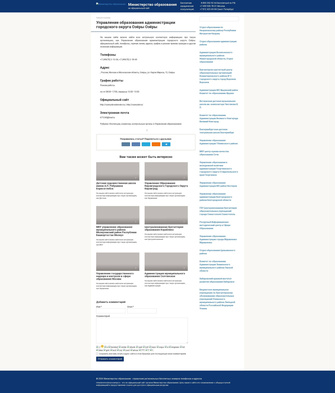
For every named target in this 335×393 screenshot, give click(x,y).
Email (130, 307)
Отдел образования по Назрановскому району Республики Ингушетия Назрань (218, 30)
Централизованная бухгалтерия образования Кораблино (164, 228)
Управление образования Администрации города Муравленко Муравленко (218, 239)
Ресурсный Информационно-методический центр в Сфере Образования (215, 225)
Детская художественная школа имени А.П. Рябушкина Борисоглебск (116, 186)
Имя (99, 307)
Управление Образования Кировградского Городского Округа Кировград (166, 186)
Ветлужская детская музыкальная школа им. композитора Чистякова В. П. (219, 104)
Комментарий (103, 316)
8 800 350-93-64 (208, 3)
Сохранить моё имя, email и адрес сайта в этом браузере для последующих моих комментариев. (142, 354)
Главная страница (103, 18)
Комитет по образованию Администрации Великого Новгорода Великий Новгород (219, 118)
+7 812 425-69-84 (208, 9)
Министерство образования (152, 4)
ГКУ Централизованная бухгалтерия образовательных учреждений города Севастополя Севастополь (218, 211)
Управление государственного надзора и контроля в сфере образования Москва (115, 276)
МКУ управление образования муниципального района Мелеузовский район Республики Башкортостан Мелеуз (116, 231)
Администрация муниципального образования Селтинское (165, 275)
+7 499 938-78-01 (208, 6)
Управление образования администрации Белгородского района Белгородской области (216, 197)
